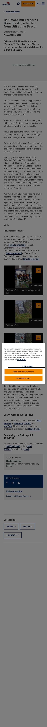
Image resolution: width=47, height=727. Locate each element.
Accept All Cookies (23, 378)
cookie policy (21, 359)
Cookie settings (27, 366)
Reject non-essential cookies (23, 371)
